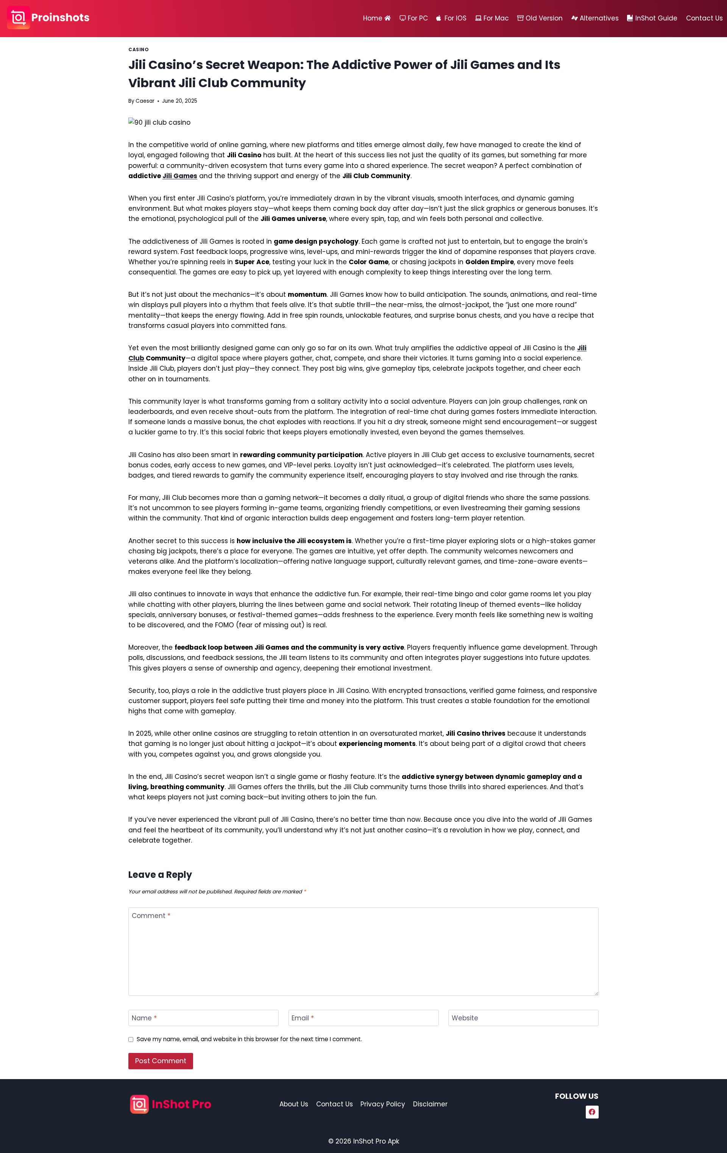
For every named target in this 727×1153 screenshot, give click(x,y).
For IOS (455, 18)
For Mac (496, 18)
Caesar (145, 101)
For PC (418, 18)
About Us (293, 1104)
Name (144, 1018)
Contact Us (704, 18)
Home (372, 18)
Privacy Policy (382, 1104)
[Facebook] (592, 1112)
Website (465, 1018)
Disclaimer (430, 1104)
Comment (151, 916)
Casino (138, 50)
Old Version (544, 18)
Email (303, 1018)
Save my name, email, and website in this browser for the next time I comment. (249, 1039)
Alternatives (599, 18)
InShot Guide (656, 18)
